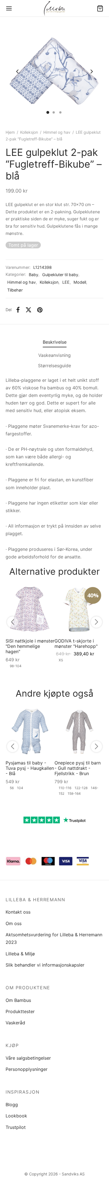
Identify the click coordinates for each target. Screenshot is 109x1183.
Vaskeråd (15, 1022)
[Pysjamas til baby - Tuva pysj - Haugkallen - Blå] (30, 731)
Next (91, 71)
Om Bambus (18, 1000)
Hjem (10, 132)
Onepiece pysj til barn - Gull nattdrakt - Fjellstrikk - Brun (77, 768)
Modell (80, 282)
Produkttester (20, 1011)
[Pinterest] (39, 310)
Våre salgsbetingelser (28, 1058)
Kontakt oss (18, 912)
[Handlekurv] (100, 8)
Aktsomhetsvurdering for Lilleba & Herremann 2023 (54, 938)
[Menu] (9, 8)
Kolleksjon (29, 132)
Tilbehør (15, 290)
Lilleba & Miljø (20, 953)
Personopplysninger (27, 1069)
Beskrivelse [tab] (55, 342)
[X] (28, 310)
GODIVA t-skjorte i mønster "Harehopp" (76, 643)
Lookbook (16, 1116)
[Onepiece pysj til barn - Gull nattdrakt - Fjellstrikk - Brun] (78, 731)
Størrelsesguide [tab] (54, 365)
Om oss (14, 923)
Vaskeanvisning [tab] (54, 355)
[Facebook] (18, 310)
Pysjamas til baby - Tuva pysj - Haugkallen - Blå (30, 768)
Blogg (12, 1104)
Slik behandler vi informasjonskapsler (45, 965)
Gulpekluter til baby (60, 274)
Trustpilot (16, 1127)
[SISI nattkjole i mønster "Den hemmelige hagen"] (30, 609)
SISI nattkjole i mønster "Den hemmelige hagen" (30, 646)
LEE (66, 282)
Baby (33, 274)
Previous (17, 71)
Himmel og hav (56, 132)
